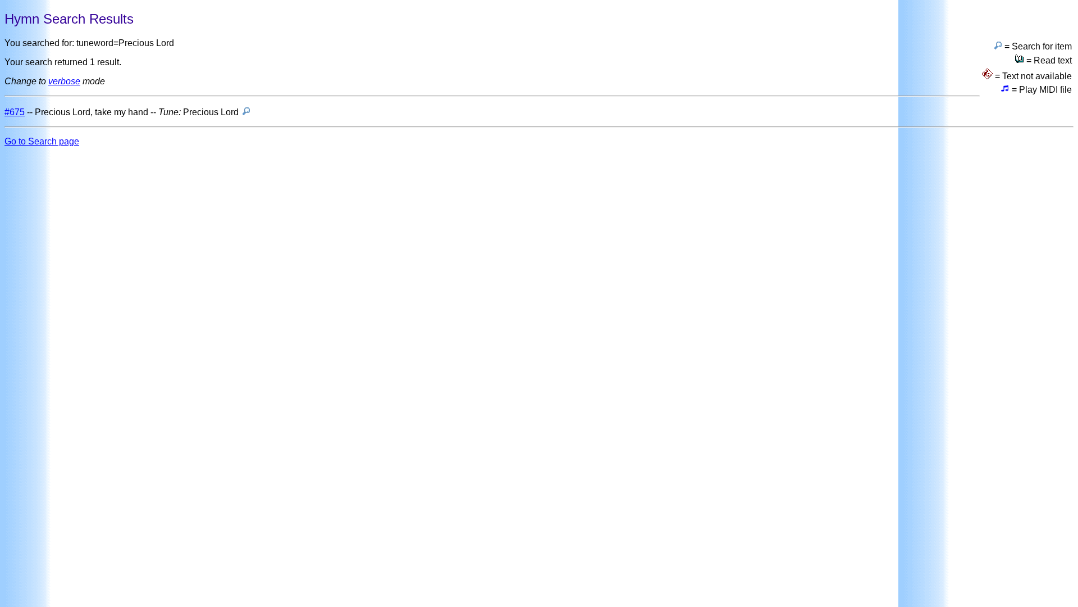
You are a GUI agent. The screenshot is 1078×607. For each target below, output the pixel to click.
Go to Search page (41, 141)
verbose (64, 81)
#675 (14, 112)
